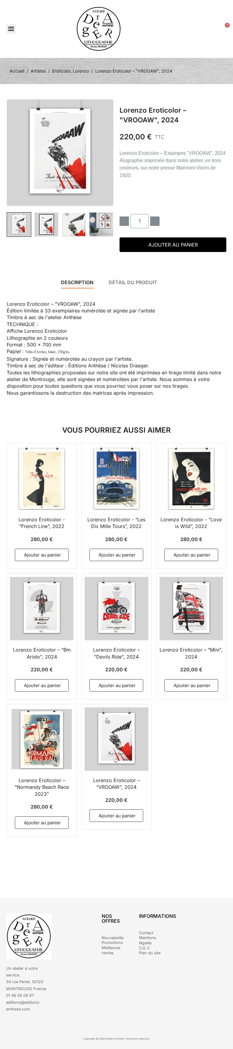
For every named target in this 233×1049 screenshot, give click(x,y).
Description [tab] (77, 282)
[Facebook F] (193, 921)
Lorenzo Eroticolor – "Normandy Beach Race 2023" (42, 787)
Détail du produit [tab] (133, 282)
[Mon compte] (209, 29)
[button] (11, 29)
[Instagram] (210, 921)
